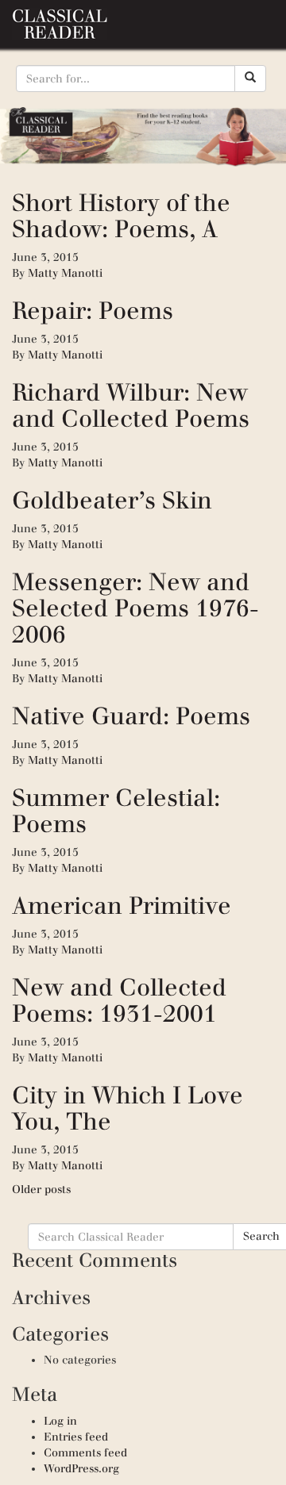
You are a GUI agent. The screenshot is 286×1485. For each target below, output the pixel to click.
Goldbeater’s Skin (112, 500)
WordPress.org (81, 1468)
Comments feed (85, 1453)
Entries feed (76, 1437)
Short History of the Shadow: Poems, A (121, 216)
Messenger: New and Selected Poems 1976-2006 (135, 608)
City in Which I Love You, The (127, 1108)
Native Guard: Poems (131, 716)
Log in (60, 1421)
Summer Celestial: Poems (116, 810)
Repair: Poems (92, 310)
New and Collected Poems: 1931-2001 (119, 1000)
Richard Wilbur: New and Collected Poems (130, 405)
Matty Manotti (65, 273)
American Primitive (121, 905)
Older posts (41, 1189)
